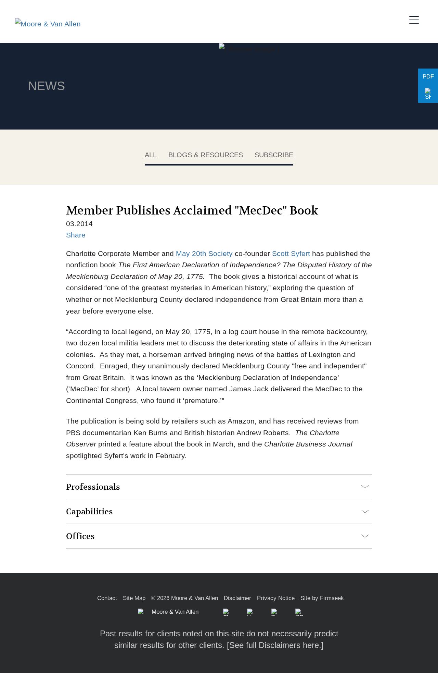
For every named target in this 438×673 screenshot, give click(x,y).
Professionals (93, 487)
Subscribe (274, 155)
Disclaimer (237, 598)
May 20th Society (204, 253)
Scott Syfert (291, 253)
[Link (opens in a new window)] (251, 612)
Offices (80, 536)
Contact (107, 598)
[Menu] (416, 18)
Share (76, 235)
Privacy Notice (276, 598)
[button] (428, 94)
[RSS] (299, 612)
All (151, 155)
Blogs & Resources (205, 155)
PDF (428, 76)
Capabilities (89, 511)
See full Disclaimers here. (275, 645)
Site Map (134, 598)
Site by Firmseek (322, 598)
